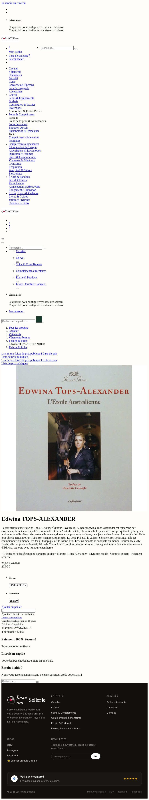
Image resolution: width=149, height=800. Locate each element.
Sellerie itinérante (116, 702)
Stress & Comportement (22, 157)
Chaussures (15, 75)
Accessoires (15, 91)
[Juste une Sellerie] (10, 41)
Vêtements (15, 71)
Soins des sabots (18, 124)
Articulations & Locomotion (25, 150)
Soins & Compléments (63, 712)
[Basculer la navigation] (2, 238)
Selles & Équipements (21, 98)
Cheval (55, 707)
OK (95, 756)
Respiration (15, 166)
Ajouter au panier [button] (11, 607)
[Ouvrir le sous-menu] (17, 255)
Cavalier (13, 330)
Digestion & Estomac (21, 153)
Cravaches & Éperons (21, 84)
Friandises (14, 140)
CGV (10, 744)
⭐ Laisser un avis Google (22, 760)
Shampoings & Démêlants (24, 130)
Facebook (13, 755)
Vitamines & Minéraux (22, 160)
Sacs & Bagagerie (19, 88)
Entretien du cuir (18, 127)
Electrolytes (15, 173)
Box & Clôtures (18, 180)
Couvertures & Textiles (22, 104)
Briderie (13, 101)
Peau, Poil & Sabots (20, 170)
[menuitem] (13, 68)
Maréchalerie (16, 183)
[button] (29, 353)
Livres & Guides (18, 196)
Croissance (15, 163)
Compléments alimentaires (24, 137)
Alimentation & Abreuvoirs (24, 186)
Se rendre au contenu (13, 3)
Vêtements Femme (19, 337)
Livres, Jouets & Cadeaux (65, 728)
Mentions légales (96, 791)
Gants (12, 81)
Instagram (13, 750)
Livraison (112, 707)
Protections (15, 107)
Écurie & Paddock (61, 723)
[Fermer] (2, 242)
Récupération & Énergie (23, 147)
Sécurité (13, 78)
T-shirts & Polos (18, 340)
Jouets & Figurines (19, 199)
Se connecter (16, 59)
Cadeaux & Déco (19, 203)
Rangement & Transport (22, 189)
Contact (111, 712)
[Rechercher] (75, 48)
